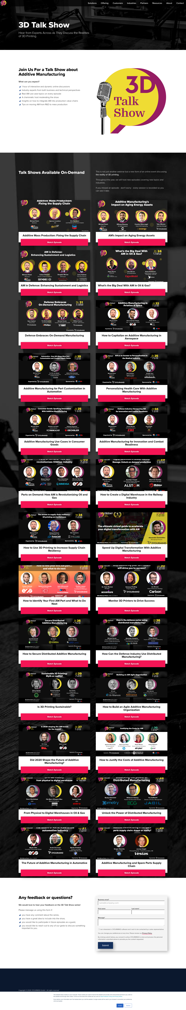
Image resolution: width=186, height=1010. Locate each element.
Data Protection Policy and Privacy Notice (111, 996)
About (169, 3)
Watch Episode (54, 242)
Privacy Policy (147, 933)
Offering (104, 3)
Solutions (92, 3)
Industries (131, 3)
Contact (180, 3)
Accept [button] (120, 1005)
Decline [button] (128, 1005)
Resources (157, 3)
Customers (118, 3)
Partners (144, 3)
